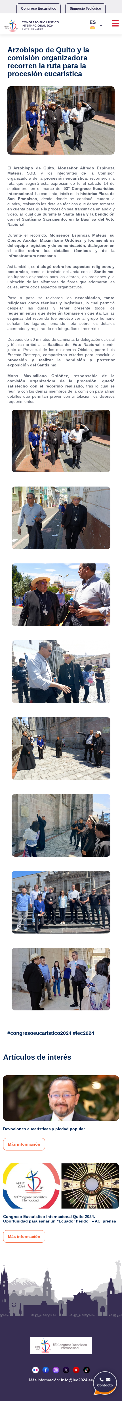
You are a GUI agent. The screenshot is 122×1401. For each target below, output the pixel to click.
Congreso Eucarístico (38, 9)
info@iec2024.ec (77, 1380)
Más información (24, 1144)
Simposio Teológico (85, 9)
